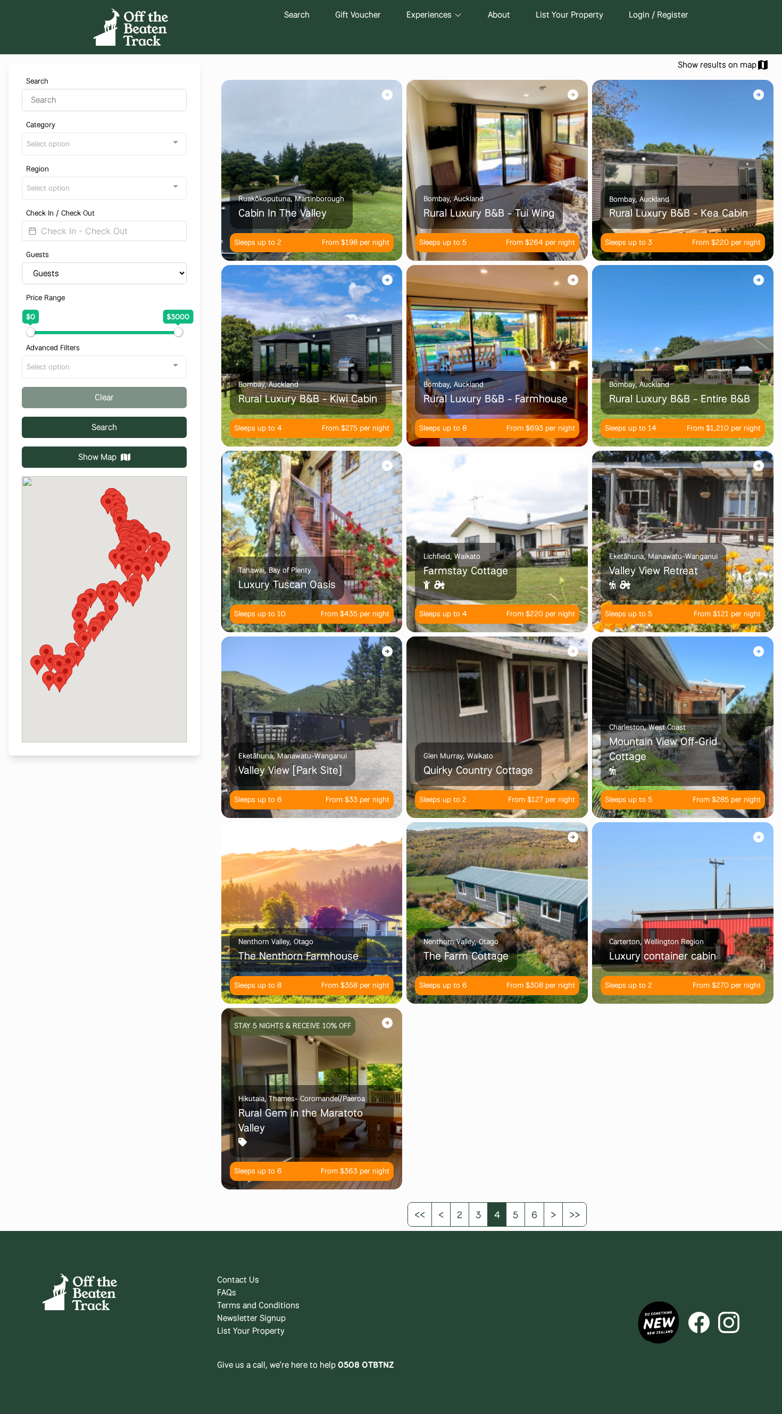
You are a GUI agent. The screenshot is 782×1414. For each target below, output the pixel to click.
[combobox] (104, 144)
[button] (148, 572)
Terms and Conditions (258, 1305)
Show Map (97, 456)
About (499, 14)
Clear (104, 397)
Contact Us (238, 1279)
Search (297, 14)
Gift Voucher (358, 14)
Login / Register (658, 14)
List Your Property (569, 14)
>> (574, 1214)
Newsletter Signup (251, 1318)
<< (419, 1214)
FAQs (226, 1292)
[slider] (30, 332)
